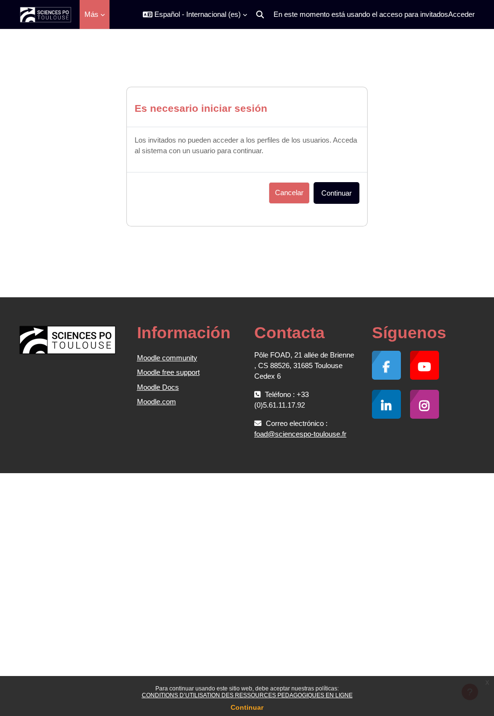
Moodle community (167, 358)
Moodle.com (156, 402)
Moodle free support (168, 372)
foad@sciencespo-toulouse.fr (300, 434)
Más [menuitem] (91, 14)
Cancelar (289, 192)
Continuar (247, 707)
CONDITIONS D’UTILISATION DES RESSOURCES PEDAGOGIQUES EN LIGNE (247, 695)
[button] (195, 14)
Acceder (461, 14)
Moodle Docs (158, 387)
